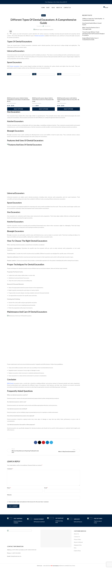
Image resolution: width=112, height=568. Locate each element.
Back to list (43, 450)
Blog (43, 15)
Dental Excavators (11, 103)
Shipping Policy (78, 545)
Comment (10, 468)
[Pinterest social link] (43, 442)
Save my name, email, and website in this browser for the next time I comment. (29, 501)
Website (9, 494)
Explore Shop (77, 550)
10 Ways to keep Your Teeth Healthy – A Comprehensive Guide (93, 19)
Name (9, 487)
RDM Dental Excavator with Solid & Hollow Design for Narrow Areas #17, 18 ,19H (68, 99)
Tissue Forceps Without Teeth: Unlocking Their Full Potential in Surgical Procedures (93, 33)
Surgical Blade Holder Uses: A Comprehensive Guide (90, 38)
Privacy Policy (77, 539)
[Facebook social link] (35, 442)
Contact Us (77, 536)
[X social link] (39, 442)
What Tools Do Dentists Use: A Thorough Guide (90, 28)
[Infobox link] (16, 521)
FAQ (75, 548)
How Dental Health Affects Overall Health (91, 23)
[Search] (97, 7)
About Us (76, 534)
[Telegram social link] (51, 442)
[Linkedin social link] (47, 442)
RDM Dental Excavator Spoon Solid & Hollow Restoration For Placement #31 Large (43, 99)
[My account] (100, 7)
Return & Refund (78, 542)
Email (46, 487)
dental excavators (39, 35)
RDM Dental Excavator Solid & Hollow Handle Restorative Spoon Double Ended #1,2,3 (18, 99)
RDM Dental (10, 383)
